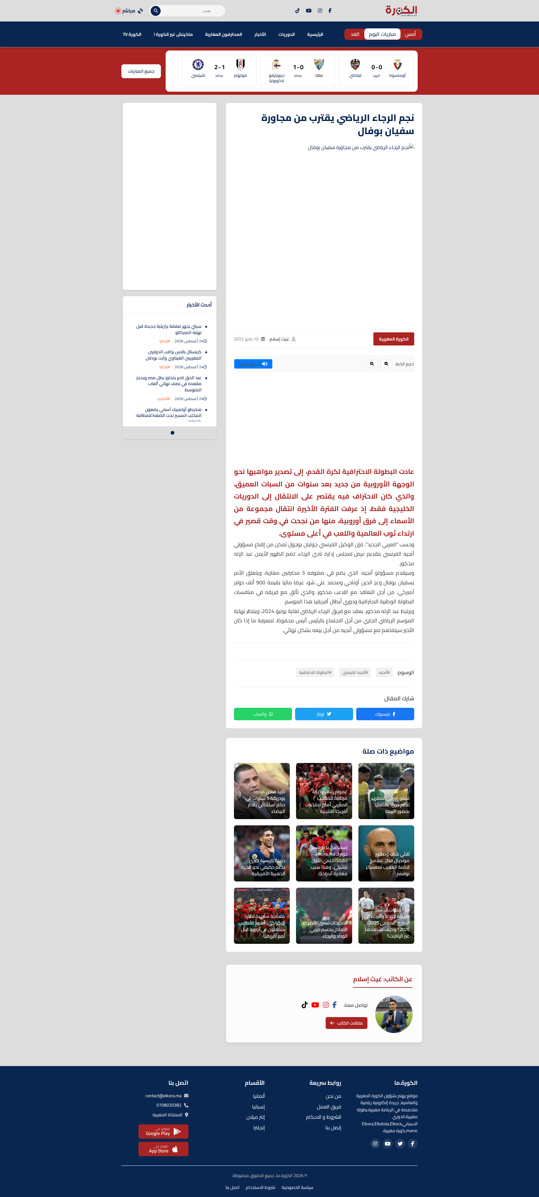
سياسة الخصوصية (297, 1187)
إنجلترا (259, 1127)
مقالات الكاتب (350, 1023)
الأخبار (260, 34)
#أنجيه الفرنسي (355, 672)
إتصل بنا (333, 1127)
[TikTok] (297, 11)
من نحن (333, 1096)
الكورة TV (132, 34)
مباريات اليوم (382, 34)
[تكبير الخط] (372, 364)
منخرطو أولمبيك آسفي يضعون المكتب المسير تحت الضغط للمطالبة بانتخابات (169, 415)
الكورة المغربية (394, 339)
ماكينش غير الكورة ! (173, 34)
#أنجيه (384, 672)
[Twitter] (400, 1144)
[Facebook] (330, 11)
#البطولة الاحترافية (315, 672)
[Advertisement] (324, 422)
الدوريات (287, 34)
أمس (410, 34)
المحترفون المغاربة (223, 34)
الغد (355, 34)
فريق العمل (329, 1106)
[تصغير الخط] (386, 364)
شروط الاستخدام (260, 1187)
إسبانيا (258, 1106)
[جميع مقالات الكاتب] (394, 1014)
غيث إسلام (279, 339)
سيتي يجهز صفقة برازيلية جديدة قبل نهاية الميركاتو (169, 329)
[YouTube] (309, 11)
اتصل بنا (233, 1187)
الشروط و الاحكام (323, 1117)
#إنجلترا (164, 341)
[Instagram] (320, 11)
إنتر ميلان (255, 1117)
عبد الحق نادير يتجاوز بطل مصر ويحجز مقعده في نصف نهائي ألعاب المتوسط (169, 384)
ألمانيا (259, 1096)
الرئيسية (315, 34)
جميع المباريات (141, 71)
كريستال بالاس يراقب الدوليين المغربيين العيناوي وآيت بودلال (174, 355)
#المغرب (163, 398)
